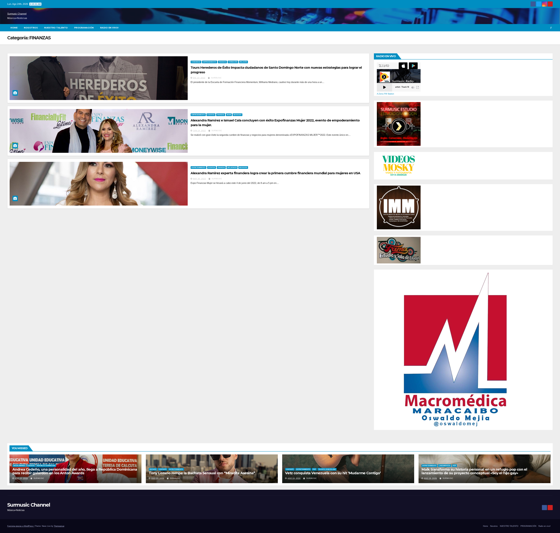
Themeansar (59, 526)
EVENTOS (211, 114)
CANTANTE (163, 469)
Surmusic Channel (17, 14)
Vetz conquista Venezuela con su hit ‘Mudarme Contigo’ (333, 473)
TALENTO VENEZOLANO (327, 469)
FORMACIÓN (233, 62)
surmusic (216, 78)
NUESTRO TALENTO (56, 27)
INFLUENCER (232, 167)
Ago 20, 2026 (21, 478)
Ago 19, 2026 (294, 478)
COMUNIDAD (195, 62)
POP (314, 469)
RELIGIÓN (243, 62)
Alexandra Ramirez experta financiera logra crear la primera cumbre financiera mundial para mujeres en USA (275, 173)
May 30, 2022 (199, 179)
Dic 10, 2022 (199, 78)
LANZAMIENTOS (444, 465)
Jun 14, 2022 (199, 131)
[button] (551, 27)
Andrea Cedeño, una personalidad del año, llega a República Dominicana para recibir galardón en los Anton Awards (74, 471)
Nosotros (31, 27)
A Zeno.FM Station (385, 93)
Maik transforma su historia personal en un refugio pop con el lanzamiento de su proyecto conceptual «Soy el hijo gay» (474, 471)
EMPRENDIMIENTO (209, 62)
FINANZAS (222, 62)
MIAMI (229, 114)
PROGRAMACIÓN (84, 27)
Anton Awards (19, 465)
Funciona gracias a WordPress (20, 526)
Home (14, 27)
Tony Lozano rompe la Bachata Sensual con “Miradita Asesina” (202, 473)
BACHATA (153, 469)
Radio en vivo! (109, 27)
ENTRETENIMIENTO (198, 167)
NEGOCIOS (237, 114)
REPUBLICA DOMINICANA (46, 465)
